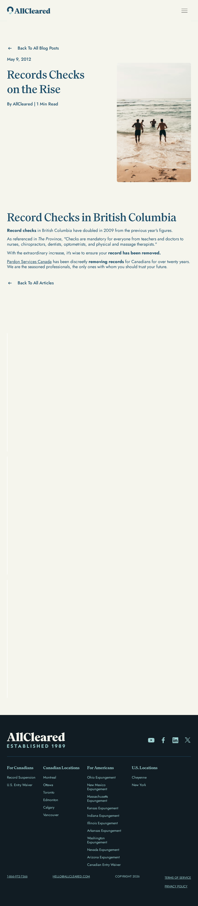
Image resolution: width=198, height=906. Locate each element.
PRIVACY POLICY (176, 886)
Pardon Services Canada (29, 261)
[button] (184, 10)
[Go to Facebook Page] (163, 740)
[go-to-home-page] (28, 11)
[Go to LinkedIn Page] (175, 740)
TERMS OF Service (178, 878)
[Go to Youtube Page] (151, 740)
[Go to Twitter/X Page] (187, 740)
